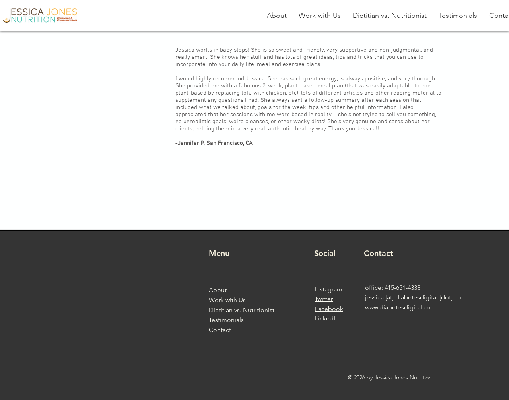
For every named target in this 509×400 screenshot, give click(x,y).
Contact (220, 330)
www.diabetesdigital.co (398, 307)
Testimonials (226, 320)
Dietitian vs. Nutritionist (241, 310)
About (218, 290)
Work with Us (227, 300)
